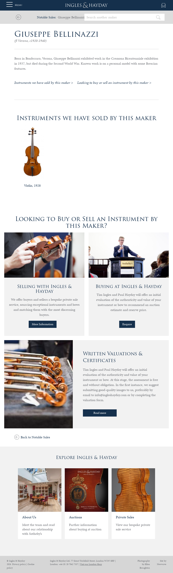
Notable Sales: (46, 17)
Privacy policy (19, 564)
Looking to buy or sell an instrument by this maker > (114, 82)
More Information (42, 324)
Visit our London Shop (91, 564)
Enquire (127, 324)
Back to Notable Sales (35, 437)
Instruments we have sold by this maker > (43, 82)
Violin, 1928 (32, 185)
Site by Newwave (161, 562)
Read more (99, 413)
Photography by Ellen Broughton (144, 564)
